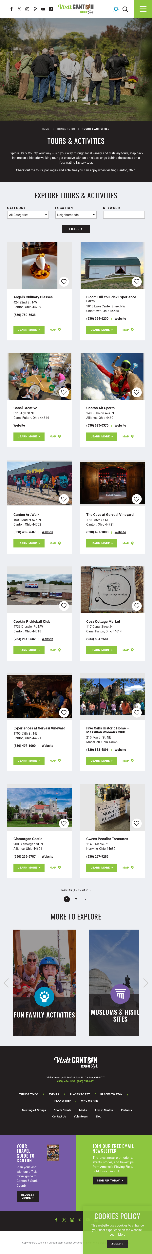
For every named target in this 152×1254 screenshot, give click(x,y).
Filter (74, 229)
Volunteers (81, 1116)
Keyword (111, 208)
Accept (117, 1244)
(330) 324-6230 (97, 318)
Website (120, 318)
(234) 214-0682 (24, 639)
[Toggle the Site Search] (125, 9)
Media (83, 1110)
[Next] (145, 982)
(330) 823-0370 (97, 425)
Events (54, 1094)
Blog (98, 1116)
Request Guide (28, 1196)
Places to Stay (111, 1094)
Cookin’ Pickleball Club (31, 621)
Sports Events (62, 1110)
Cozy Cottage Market (103, 621)
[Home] (76, 9)
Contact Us (59, 1116)
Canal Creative (25, 407)
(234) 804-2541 (97, 639)
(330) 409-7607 (24, 532)
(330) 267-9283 (97, 856)
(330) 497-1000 (97, 532)
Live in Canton (104, 1110)
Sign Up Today (108, 1180)
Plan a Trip (62, 1100)
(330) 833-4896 (97, 749)
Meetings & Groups (34, 1110)
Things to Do (28, 1094)
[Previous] (6, 982)
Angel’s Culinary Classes (33, 297)
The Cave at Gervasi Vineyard (110, 514)
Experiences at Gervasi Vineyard (39, 728)
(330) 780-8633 (24, 315)
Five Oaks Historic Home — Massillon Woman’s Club (107, 730)
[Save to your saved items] (63, 281)
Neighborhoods (68, 215)
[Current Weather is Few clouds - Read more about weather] (116, 9)
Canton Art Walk (26, 514)
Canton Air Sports (100, 407)
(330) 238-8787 (24, 856)
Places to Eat (80, 1094)
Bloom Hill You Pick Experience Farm (111, 299)
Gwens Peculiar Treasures (107, 838)
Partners (126, 1110)
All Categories (18, 215)
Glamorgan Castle (27, 838)
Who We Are (89, 1100)
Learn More (27, 330)
